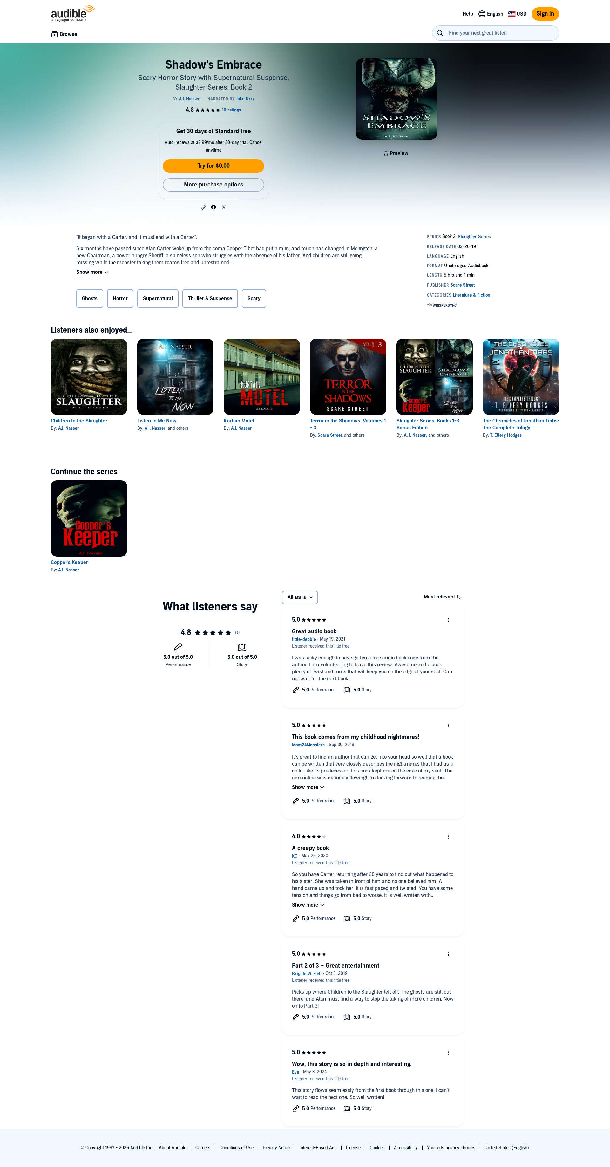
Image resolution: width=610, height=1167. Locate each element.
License (353, 1147)
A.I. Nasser (68, 428)
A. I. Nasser (415, 435)
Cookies (377, 1147)
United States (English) (507, 1147)
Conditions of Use (237, 1147)
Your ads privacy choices (451, 1147)
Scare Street (329, 435)
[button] (203, 207)
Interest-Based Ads (318, 1147)
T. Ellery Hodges (506, 435)
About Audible (172, 1147)
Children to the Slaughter (79, 421)
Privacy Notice (276, 1147)
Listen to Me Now (157, 421)
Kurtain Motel (239, 421)
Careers (202, 1147)
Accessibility (406, 1147)
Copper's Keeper (69, 562)
